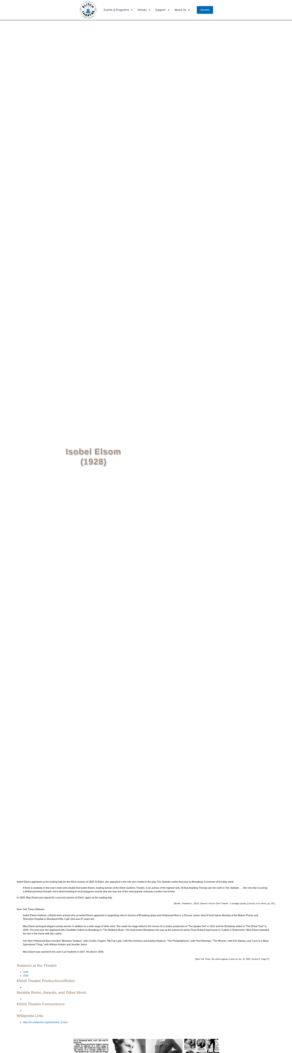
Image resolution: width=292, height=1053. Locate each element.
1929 (25, 975)
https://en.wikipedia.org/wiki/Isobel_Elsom (45, 1022)
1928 (25, 972)
